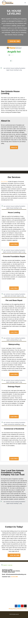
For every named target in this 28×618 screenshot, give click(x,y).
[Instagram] (25, 606)
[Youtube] (22, 606)
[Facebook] (16, 606)
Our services (4, 181)
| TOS (25, 608)
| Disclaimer (20, 608)
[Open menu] (25, 3)
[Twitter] (19, 606)
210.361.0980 (14, 576)
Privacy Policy (13, 608)
